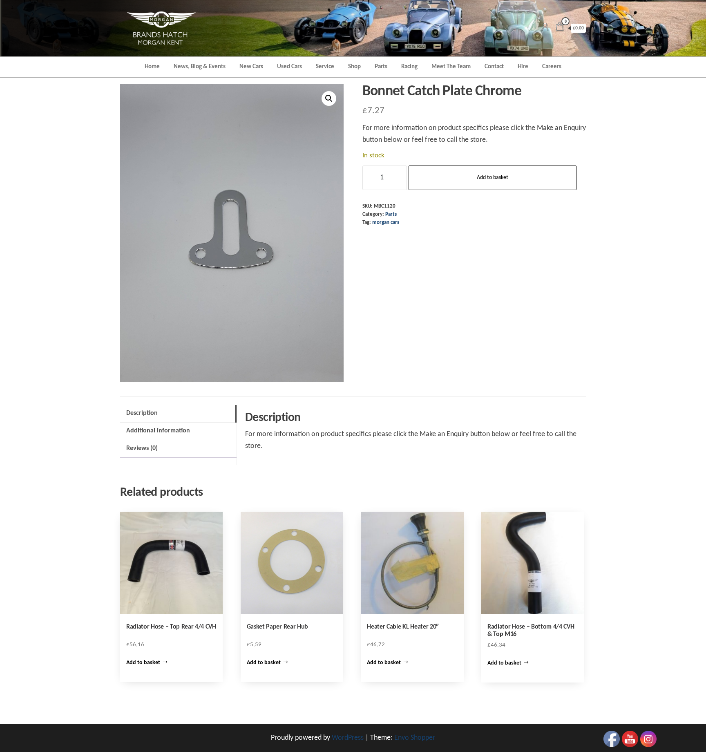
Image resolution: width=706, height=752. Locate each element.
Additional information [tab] (158, 430)
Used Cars (289, 67)
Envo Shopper (414, 738)
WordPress (348, 738)
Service (325, 67)
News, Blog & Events (200, 67)
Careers (551, 67)
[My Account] (545, 28)
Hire (523, 67)
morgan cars (385, 222)
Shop (354, 67)
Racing (409, 67)
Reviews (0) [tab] (142, 448)
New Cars (251, 67)
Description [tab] (142, 413)
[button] (329, 98)
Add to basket (492, 178)
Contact (494, 67)
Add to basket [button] (143, 663)
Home (152, 67)
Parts (381, 67)
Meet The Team (451, 67)
